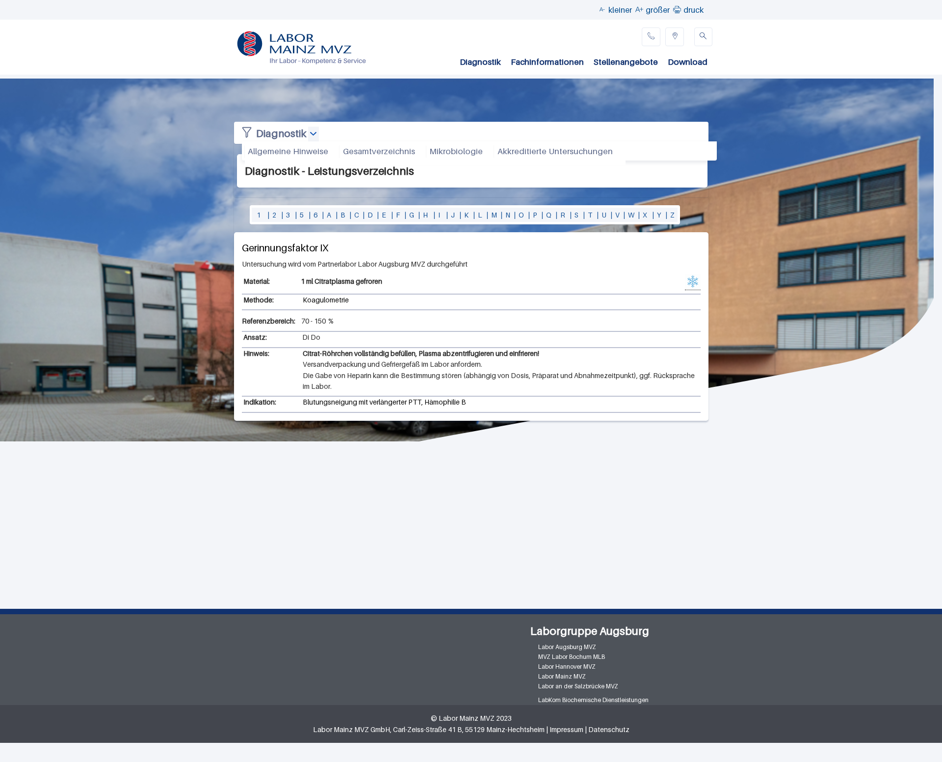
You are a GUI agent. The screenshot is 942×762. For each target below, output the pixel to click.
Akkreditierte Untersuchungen (555, 151)
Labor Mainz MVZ (562, 676)
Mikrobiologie (456, 151)
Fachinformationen (547, 62)
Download (687, 62)
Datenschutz (608, 729)
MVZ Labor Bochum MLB (571, 656)
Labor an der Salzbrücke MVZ (578, 686)
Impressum (566, 729)
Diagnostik (480, 62)
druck (693, 10)
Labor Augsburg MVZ (567, 647)
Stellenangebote (626, 62)
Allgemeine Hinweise (288, 151)
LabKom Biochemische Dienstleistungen (593, 700)
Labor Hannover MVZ (567, 666)
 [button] (677, 9)
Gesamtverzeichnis (379, 151)
